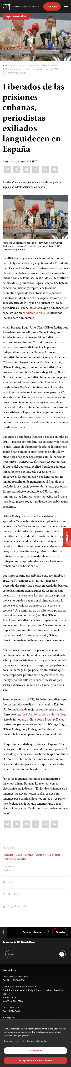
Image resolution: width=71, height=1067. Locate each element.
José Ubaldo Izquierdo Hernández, (44, 714)
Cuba (19, 855)
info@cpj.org (9, 1017)
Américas (8, 855)
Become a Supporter (34, 932)
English (7, 870)
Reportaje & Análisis (16, 16)
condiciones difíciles (36, 313)
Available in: (9, 866)
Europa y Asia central (48, 855)
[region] (35, 1043)
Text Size (12, 894)
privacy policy (20, 1041)
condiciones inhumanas (42, 397)
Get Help (52, 6)
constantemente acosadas (48, 417)
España (29, 855)
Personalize (35, 1050)
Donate (60, 932)
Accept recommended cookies (35, 1060)
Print (10, 882)
